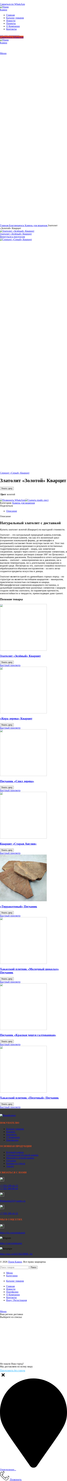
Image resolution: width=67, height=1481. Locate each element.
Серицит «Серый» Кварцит (14, 473)
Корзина (10, 1131)
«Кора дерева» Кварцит (16, 718)
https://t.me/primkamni (11, 1243)
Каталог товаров (15, 1129)
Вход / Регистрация (16, 1300)
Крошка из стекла (15, 1163)
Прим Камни (15, 1261)
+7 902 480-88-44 (9, 1188)
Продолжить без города (12, 1370)
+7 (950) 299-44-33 (9, 1)
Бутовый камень (15, 1152)
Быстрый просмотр (10, 665)
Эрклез (10, 1166)
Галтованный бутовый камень (22, 1155)
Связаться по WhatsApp (12, 4)
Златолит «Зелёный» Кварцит (16, 234)
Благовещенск (17, 225)
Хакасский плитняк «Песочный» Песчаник (29, 1097)
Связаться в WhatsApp (12, 37)
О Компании (13, 1137)
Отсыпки (11, 1160)
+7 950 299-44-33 (9, 1185)
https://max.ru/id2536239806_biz (16, 1254)
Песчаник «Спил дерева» (17, 781)
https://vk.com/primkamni (12, 1232)
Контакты (11, 1134)
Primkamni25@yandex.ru (12, 1201)
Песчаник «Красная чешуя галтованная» (28, 1035)
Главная (4, 225)
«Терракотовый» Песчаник (18, 906)
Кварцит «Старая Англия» (18, 843)
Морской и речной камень (20, 1158)
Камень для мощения (36, 225)
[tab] (36, 511)
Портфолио (12, 1140)
